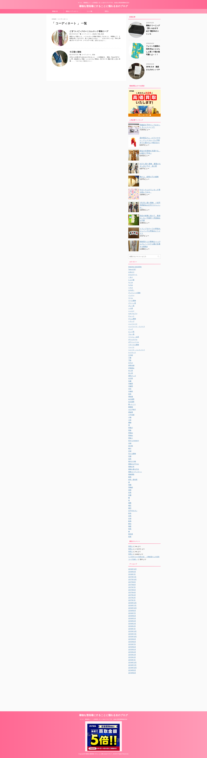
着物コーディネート (72, 11)
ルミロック (132, 352)
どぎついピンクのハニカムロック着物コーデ (89, 31)
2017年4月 (132, 592)
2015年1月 (132, 660)
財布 (129, 513)
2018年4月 (132, 572)
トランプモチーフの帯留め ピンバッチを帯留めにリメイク (151, 231)
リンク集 (89, 11)
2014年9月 (132, 670)
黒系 (129, 537)
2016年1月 (132, 629)
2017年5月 (132, 590)
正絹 (129, 451)
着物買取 (131, 474)
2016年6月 (132, 616)
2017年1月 (132, 600)
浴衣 (129, 459)
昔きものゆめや (133, 441)
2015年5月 (132, 649)
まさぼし (131, 290)
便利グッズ (132, 376)
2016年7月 (132, 613)
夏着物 (130, 407)
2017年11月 (132, 577)
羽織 (98, 34)
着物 (93, 54)
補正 (129, 505)
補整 (129, 503)
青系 (129, 529)
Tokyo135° (132, 269)
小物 (129, 417)
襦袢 (129, 508)
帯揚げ (130, 428)
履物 (129, 422)
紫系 (129, 477)
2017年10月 (132, 579)
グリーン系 (132, 303)
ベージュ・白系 (133, 337)
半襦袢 (130, 391)
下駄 (129, 360)
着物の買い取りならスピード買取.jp (103, 723)
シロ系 (130, 308)
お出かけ (131, 272)
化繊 (129, 381)
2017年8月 (132, 584)
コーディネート (87, 34)
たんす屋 (131, 280)
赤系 (129, 516)
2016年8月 (132, 610)
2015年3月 (132, 655)
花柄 (129, 490)
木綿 (129, 443)
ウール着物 (132, 300)
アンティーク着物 (134, 293)
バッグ (130, 329)
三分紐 (130, 355)
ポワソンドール (133, 342)
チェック (131, 316)
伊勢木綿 (131, 365)
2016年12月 (132, 603)
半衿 (129, 389)
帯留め (130, 433)
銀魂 (129, 521)
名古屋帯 (131, 399)
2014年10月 (132, 668)
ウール (130, 298)
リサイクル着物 (133, 345)
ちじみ (130, 282)
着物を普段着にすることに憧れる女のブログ (103, 6)
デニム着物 (132, 319)
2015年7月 (132, 644)
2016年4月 (132, 621)
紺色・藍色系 (132, 479)
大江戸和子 (132, 409)
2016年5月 (132, 618)
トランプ (131, 321)
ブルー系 (131, 334)
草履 (129, 495)
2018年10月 (132, 569)
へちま (130, 287)
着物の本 (55, 11)
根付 (129, 448)
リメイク (131, 347)
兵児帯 (130, 378)
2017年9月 (132, 582)
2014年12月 (132, 662)
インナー (131, 295)
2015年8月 (132, 642)
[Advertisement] (146, 690)
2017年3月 (132, 595)
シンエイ (131, 311)
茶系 (129, 492)
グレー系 (131, 306)
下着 (129, 358)
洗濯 (129, 456)
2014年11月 (132, 665)
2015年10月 (132, 636)
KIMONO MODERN (135, 267)
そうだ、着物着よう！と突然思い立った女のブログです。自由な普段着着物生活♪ (103, 719)
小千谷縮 (131, 415)
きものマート (132, 275)
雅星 (102, 34)
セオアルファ (132, 313)
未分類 (130, 446)
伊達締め (131, 368)
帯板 (129, 430)
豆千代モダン (132, 511)
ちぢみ (130, 285)
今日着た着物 (75, 52)
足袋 (129, 518)
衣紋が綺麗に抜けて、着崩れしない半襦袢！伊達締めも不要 (150, 218)
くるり (130, 277)
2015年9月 (132, 639)
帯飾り (130, 438)
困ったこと (132, 404)
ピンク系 (131, 332)
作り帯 (130, 370)
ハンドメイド (132, 324)
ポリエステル (132, 339)
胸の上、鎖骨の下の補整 (149, 177)
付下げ (130, 363)
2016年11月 (132, 605)
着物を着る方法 (133, 469)
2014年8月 (132, 673)
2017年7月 (132, 587)
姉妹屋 (94, 34)
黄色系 (130, 534)
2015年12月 (132, 631)
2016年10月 (132, 608)
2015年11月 (132, 634)
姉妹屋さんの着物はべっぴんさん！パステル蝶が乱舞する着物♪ (150, 244)
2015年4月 (132, 652)
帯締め (130, 435)
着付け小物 (132, 461)
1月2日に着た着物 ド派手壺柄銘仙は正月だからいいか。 (150, 205)
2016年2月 (132, 626)
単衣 (129, 394)
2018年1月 (132, 574)
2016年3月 (132, 623)
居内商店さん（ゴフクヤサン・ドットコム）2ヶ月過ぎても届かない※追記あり (150, 140)
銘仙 (129, 524)
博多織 (130, 396)
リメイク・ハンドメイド (136, 350)
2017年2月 (132, 597)
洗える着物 (132, 453)
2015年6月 (132, 647)
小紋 (129, 420)
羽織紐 (130, 487)
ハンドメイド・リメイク (136, 326)
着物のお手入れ (133, 464)
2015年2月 (132, 657)
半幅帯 (130, 383)
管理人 (107, 11)
